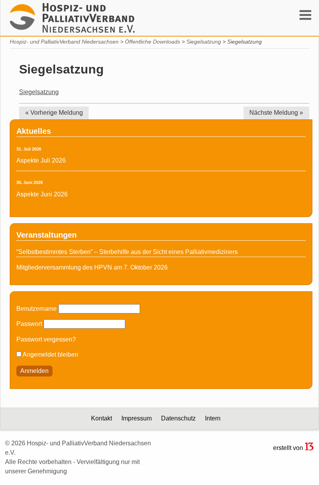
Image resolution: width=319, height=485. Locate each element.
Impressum (136, 418)
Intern (213, 418)
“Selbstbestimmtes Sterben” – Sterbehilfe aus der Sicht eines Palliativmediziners (127, 252)
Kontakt (101, 418)
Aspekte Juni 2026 (42, 194)
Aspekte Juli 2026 (41, 160)
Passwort (29, 323)
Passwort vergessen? (46, 339)
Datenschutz (178, 418)
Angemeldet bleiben (49, 354)
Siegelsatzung (39, 92)
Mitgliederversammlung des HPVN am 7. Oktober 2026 (92, 267)
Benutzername (36, 308)
